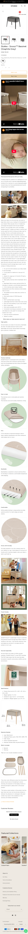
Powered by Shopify (21, 931)
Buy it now (14, 76)
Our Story (5, 877)
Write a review (14, 814)
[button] (2, 5)
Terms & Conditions (7, 880)
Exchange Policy (6, 900)
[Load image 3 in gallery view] (23, 40)
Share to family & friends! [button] (8, 801)
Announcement (6, 883)
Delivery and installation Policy (10, 891)
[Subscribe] (21, 909)
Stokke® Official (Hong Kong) (11, 931)
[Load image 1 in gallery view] (5, 40)
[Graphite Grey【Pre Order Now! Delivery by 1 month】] (3, 61)
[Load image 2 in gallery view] (14, 40)
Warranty (5, 897)
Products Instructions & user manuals (11, 894)
